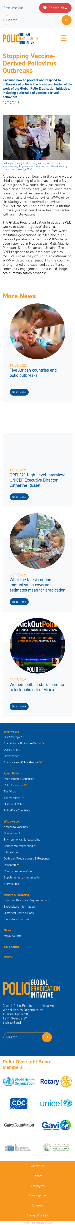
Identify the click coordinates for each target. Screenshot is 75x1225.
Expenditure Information (19, 907)
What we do (11, 821)
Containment (12, 833)
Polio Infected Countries (19, 779)
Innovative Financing (17, 919)
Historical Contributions (19, 913)
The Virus (10, 791)
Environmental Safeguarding (22, 839)
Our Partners (12, 750)
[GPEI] (31, 988)
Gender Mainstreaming (18, 846)
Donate (8, 957)
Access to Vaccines (16, 827)
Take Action (11, 947)
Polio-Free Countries (17, 810)
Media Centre (12, 936)
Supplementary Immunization (22, 877)
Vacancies (38, 1166)
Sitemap (37, 1206)
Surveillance (12, 884)
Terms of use (37, 1196)
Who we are (11, 732)
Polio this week (13, 785)
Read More (19, 392)
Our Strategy (12, 737)
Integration (11, 852)
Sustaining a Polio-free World (22, 743)
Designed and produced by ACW (37, 1223)
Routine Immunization (18, 871)
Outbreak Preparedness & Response (27, 858)
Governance (11, 756)
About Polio (11, 773)
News (7, 930)
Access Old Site (38, 1216)
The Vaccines (12, 798)
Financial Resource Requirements (25, 900)
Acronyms (38, 1186)
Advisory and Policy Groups (21, 762)
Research (10, 865)
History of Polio (13, 804)
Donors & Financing (16, 895)
